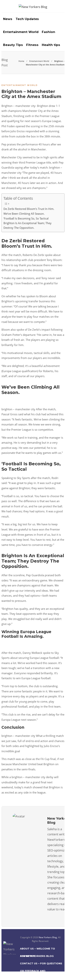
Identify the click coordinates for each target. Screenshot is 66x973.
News (7, 19)
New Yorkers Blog (48, 937)
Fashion (48, 32)
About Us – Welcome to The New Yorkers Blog (37, 949)
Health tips (51, 45)
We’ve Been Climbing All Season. (24, 213)
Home (21, 61)
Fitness (32, 45)
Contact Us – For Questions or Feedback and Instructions (41, 964)
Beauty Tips (13, 45)
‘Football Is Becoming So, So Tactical (26, 218)
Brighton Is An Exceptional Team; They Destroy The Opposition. (27, 225)
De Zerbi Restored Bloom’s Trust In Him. (28, 209)
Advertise (27, 955)
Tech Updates (27, 19)
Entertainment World (20, 32)
